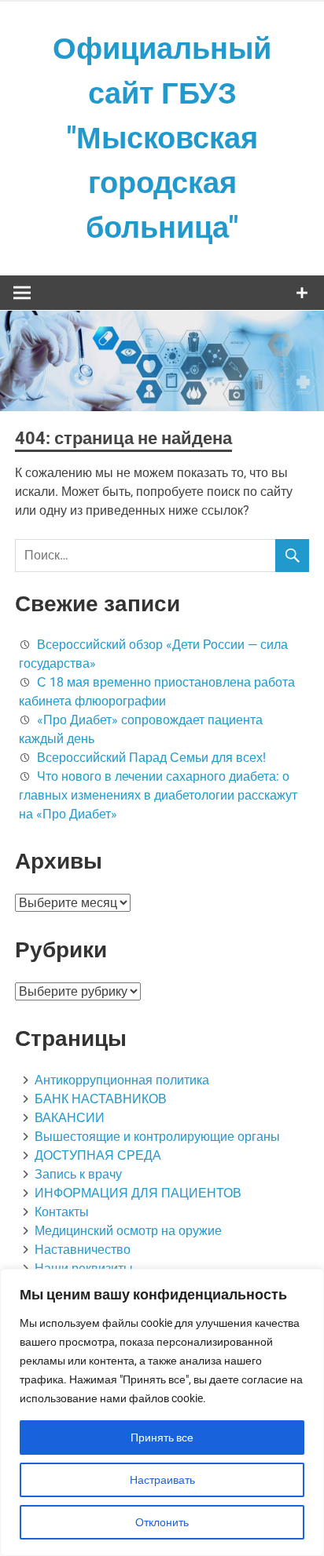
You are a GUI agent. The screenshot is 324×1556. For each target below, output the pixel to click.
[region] (162, 1412)
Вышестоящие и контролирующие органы (157, 1136)
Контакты (62, 1211)
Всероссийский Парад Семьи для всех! (151, 757)
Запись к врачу (78, 1174)
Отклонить (162, 1522)
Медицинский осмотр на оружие (128, 1230)
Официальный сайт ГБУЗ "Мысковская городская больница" (162, 138)
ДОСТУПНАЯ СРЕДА (98, 1155)
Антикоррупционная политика (122, 1080)
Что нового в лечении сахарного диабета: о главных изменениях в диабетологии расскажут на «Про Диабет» (158, 795)
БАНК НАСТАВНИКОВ (101, 1098)
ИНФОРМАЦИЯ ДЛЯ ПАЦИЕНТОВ (138, 1193)
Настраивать (162, 1480)
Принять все (162, 1437)
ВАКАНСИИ (70, 1117)
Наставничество (83, 1249)
